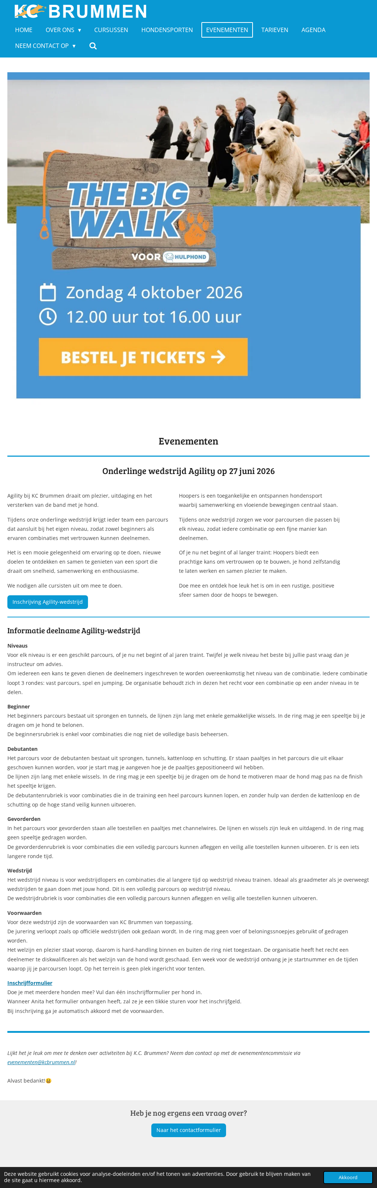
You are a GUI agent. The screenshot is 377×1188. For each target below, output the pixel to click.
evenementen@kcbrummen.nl (41, 1062)
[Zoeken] (93, 45)
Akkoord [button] (348, 1177)
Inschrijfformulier (29, 982)
